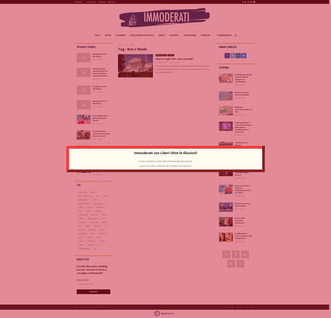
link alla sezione (184, 161)
